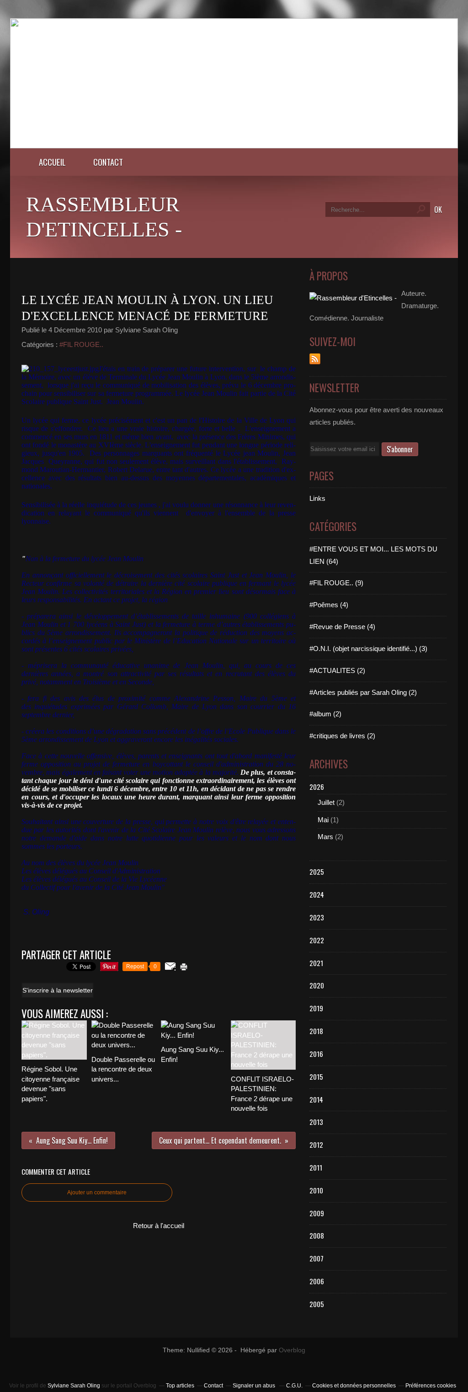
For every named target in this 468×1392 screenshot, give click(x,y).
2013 (316, 1122)
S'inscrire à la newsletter (57, 990)
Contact (108, 162)
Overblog (292, 1350)
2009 (316, 1213)
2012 (316, 1145)
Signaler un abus (255, 1385)
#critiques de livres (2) (342, 736)
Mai (323, 820)
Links (317, 498)
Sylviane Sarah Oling (74, 1385)
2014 (316, 1099)
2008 (316, 1235)
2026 (316, 787)
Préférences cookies (430, 1385)
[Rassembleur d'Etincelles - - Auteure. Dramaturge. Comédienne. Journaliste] (234, 146)
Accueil (52, 162)
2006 (316, 1281)
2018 (316, 1031)
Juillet (326, 802)
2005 (316, 1304)
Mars (325, 836)
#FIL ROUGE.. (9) (336, 583)
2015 (316, 1077)
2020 (316, 985)
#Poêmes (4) (328, 605)
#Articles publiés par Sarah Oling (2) (363, 692)
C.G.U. (294, 1385)
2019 (316, 1008)
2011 (315, 1167)
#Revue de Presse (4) (342, 626)
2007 (316, 1258)
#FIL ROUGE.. (81, 344)
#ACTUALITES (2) (337, 670)
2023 (316, 917)
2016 (316, 1054)
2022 (316, 940)
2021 (316, 963)
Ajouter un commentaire (97, 1192)
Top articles (180, 1385)
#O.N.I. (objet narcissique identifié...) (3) (368, 648)
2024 (316, 894)
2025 (316, 872)
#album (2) (325, 714)
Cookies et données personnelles (354, 1385)
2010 (316, 1190)
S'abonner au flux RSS (314, 358)
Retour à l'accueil (158, 1225)
